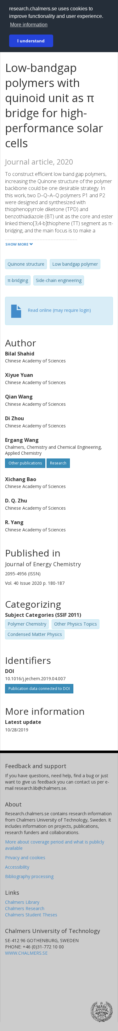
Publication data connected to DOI (39, 688)
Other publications (25, 463)
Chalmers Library (22, 902)
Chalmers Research (24, 908)
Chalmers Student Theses (31, 915)
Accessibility (17, 867)
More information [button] (29, 24)
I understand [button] (31, 40)
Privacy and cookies (25, 857)
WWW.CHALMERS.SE (26, 953)
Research (58, 463)
